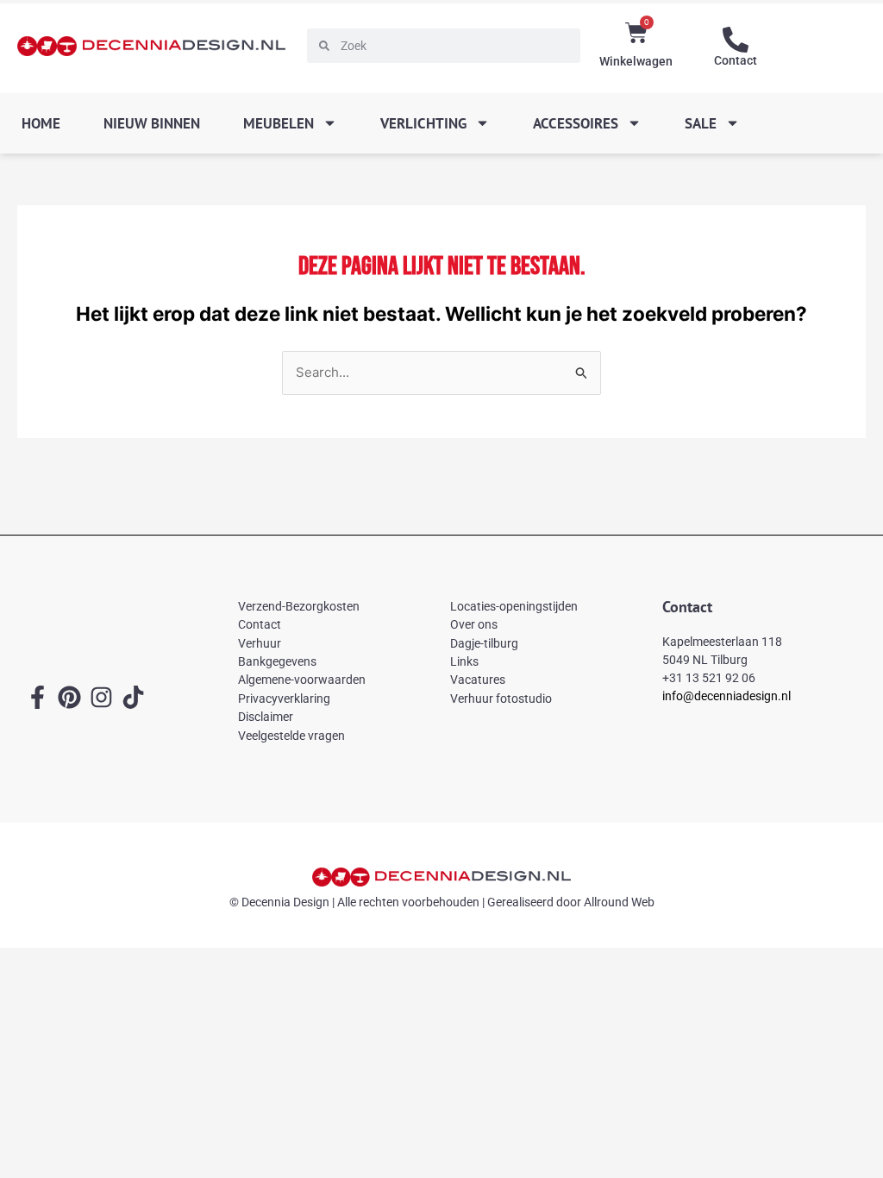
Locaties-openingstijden (514, 606)
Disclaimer (265, 717)
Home (41, 123)
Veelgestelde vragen (291, 736)
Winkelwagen (636, 61)
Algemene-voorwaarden (302, 679)
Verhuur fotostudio (501, 698)
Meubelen (278, 123)
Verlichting (423, 123)
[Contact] (735, 40)
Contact (735, 60)
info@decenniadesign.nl (726, 696)
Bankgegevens (277, 661)
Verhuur (259, 643)
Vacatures (477, 679)
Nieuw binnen (151, 123)
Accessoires (575, 123)
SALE (701, 123)
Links (464, 661)
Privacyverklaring (284, 698)
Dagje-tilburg (484, 643)
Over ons (474, 624)
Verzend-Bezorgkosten (299, 606)
